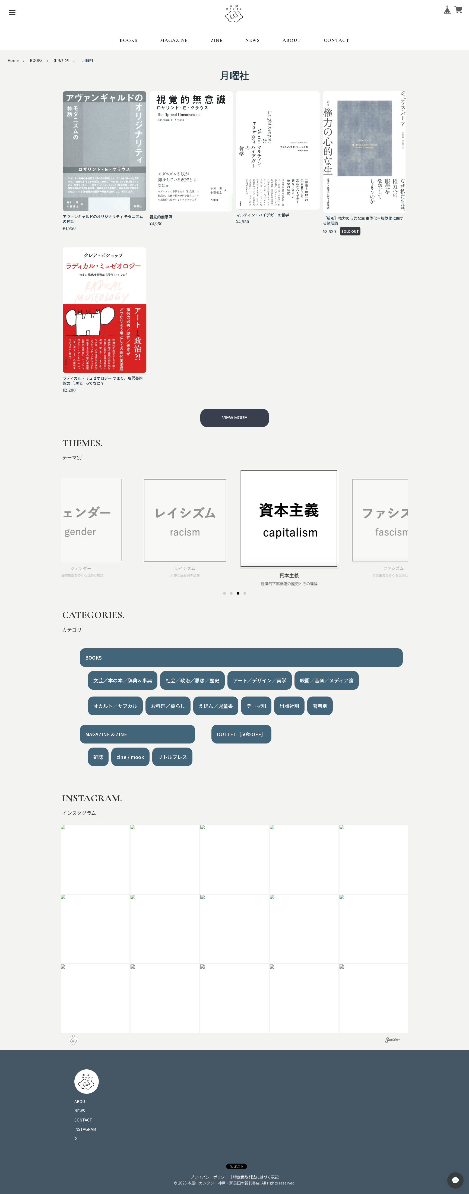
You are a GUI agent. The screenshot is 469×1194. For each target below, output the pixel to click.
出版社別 (61, 60)
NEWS (252, 40)
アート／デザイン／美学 (259, 680)
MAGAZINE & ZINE (106, 734)
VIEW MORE (234, 417)
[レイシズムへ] (231, 593)
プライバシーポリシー (210, 1177)
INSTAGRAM (85, 1129)
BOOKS (128, 40)
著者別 (320, 705)
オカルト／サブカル (115, 705)
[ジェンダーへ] (224, 593)
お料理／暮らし (168, 705)
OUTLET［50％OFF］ (241, 734)
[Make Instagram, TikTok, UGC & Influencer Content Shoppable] (392, 1040)
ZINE (217, 40)
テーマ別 (256, 705)
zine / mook (130, 756)
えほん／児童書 (216, 705)
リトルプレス (172, 756)
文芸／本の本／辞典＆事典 (122, 680)
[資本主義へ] (238, 593)
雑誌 (98, 756)
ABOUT (292, 40)
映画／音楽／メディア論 (326, 680)
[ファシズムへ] (244, 593)
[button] (95, 859)
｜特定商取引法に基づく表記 (254, 1177)
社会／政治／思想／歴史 (192, 680)
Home (13, 60)
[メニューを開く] (12, 12)
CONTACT (336, 40)
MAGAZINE (174, 40)
